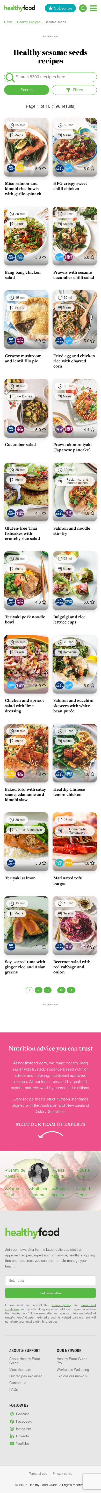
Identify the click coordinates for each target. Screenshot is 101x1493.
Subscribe (63, 8)
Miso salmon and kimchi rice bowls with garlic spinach (23, 188)
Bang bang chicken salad (23, 274)
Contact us (17, 1383)
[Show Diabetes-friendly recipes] (68, 168)
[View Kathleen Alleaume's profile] (39, 1192)
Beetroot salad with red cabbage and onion (71, 967)
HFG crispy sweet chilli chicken (70, 185)
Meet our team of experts (50, 1124)
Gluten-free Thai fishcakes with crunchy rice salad (22, 533)
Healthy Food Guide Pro (72, 1361)
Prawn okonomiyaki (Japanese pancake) (72, 446)
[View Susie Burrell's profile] (86, 1173)
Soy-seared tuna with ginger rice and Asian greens (25, 967)
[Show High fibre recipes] (68, 257)
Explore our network (72, 1376)
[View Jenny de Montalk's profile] (15, 1173)
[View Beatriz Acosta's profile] (62, 1192)
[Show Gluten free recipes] (59, 429)
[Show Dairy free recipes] (11, 168)
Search (27, 90)
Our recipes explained (25, 1376)
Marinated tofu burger (67, 880)
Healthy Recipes (28, 22)
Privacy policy (62, 1473)
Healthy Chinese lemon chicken (69, 791)
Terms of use (38, 1473)
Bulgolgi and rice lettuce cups (69, 619)
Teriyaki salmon (20, 878)
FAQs (13, 1390)
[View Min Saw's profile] (38, 1173)
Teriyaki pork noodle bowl (25, 619)
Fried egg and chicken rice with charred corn (74, 361)
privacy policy (61, 1305)
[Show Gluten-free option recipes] (68, 513)
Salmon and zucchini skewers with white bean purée (73, 705)
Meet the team (20, 1370)
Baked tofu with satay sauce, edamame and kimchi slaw (25, 794)
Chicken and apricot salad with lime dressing (24, 705)
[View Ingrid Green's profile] (86, 1192)
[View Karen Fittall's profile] (15, 1192)
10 (61, 990)
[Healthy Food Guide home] (32, 1233)
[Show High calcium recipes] (20, 168)
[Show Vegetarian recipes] (68, 862)
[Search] (83, 8)
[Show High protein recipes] (20, 257)
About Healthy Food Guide (24, 1361)
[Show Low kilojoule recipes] (59, 862)
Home (8, 22)
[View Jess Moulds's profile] (62, 1173)
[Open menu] (93, 8)
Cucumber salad (20, 444)
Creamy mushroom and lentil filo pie (23, 358)
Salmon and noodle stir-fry (71, 530)
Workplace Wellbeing (73, 1370)
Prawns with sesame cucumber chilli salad (73, 274)
